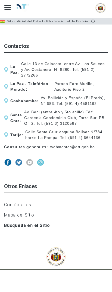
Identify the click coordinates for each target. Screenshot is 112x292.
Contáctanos (17, 204)
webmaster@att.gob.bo (72, 147)
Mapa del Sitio (19, 215)
